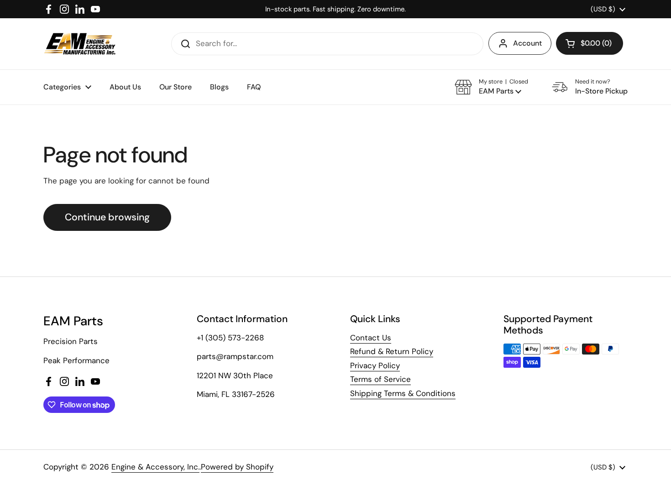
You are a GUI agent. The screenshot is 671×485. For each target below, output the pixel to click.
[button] (589, 43)
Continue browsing (107, 217)
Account (527, 43)
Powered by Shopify (237, 467)
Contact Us (370, 338)
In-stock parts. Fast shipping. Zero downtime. (335, 9)
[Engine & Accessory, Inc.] (79, 43)
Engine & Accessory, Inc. (155, 467)
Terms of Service (380, 379)
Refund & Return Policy (391, 351)
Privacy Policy (375, 365)
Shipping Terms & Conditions (403, 393)
